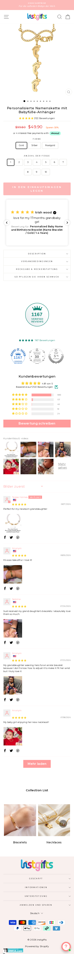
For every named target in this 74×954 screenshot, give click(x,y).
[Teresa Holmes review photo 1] (12, 523)
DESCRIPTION (37, 254)
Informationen (36, 887)
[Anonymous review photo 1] (12, 574)
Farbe (37, 139)
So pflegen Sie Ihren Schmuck (37, 277)
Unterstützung (36, 896)
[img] (19, 504)
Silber (34, 145)
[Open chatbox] (66, 946)
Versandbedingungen (37, 261)
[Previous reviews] (6, 222)
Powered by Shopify (37, 946)
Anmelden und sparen (36, 905)
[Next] (63, 824)
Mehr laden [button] (37, 764)
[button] (26, 118)
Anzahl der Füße (37, 156)
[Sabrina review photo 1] (12, 628)
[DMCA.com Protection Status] (37, 950)
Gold (21, 145)
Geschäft (36, 878)
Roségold (50, 145)
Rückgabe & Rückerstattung (37, 269)
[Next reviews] (67, 222)
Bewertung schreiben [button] (37, 423)
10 (46, 172)
